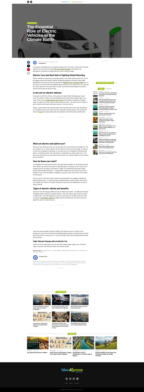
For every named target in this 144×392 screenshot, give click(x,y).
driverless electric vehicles (70, 250)
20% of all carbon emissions (62, 69)
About (71, 383)
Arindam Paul (42, 63)
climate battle (47, 250)
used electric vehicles (47, 198)
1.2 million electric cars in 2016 (53, 100)
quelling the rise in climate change (73, 82)
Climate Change (57, 250)
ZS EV (41, 112)
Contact (76, 383)
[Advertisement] (60, 128)
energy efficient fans (42, 263)
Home (66, 383)
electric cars (83, 250)
